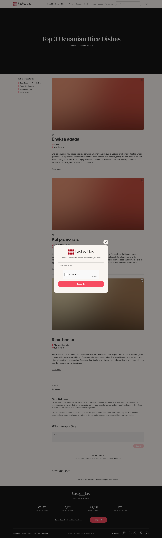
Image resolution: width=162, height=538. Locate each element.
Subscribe (81, 284)
